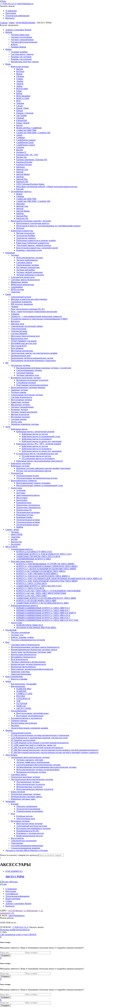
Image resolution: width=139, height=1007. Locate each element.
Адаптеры (21, 490)
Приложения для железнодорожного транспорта (33, 360)
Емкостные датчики (20, 402)
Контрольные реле (19, 338)
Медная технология (25, 233)
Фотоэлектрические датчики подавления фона (37, 769)
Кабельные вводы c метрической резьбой (35, 431)
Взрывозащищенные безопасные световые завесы (34, 649)
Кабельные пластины (21, 463)
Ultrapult (20, 118)
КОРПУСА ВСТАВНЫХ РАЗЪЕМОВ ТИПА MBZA (41, 571)
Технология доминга (26, 238)
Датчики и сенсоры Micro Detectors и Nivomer (26, 850)
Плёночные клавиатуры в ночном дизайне (36, 240)
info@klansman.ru (25, 3)
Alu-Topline (21, 115)
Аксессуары (16, 422)
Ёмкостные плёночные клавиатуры (32, 243)
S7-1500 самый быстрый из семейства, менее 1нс (33, 745)
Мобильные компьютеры (22, 284)
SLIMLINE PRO (23, 689)
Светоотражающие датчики (29, 370)
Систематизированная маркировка (27, 845)
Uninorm (20, 147)
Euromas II (21, 152)
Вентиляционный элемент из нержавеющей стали (39, 485)
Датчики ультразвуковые (22, 39)
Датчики (15, 255)
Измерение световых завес (23, 799)
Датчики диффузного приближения (32, 762)
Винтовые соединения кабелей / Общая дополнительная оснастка (46, 186)
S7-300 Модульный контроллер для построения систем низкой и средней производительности (54, 750)
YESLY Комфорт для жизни (24, 341)
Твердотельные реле (25, 818)
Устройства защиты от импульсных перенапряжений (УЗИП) (39, 319)
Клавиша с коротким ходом (29, 250)
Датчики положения (20, 632)
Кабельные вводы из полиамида (37, 439)
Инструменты (17, 838)
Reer (7, 642)
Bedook (8, 32)
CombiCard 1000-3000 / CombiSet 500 (33, 132)
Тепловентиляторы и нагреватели (26, 718)
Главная (3, 23)
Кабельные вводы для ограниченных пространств (39, 461)
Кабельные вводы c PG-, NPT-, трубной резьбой (38, 444)
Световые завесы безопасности (25, 279)
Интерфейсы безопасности (23, 657)
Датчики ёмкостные (20, 34)
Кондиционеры (18, 686)
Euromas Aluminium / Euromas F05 (31, 159)
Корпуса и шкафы (19, 679)
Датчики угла (17, 635)
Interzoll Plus (22, 179)
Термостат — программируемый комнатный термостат (36, 316)
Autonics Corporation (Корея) (18, 30)
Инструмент (22, 497)
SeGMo (14, 539)
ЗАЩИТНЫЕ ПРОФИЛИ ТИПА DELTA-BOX (38, 556)
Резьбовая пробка (24, 517)
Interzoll (19, 172)
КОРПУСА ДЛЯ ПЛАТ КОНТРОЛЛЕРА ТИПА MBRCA (43, 576)
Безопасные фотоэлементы (23, 667)
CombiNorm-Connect (25, 145)
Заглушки (20, 493)
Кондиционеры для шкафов (24, 684)
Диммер (14, 306)
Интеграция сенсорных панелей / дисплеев (31, 221)
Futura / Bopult (22, 123)
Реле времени (17, 348)
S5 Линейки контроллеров (23, 740)
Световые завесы (24, 262)
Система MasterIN (19, 333)
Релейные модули (24, 816)
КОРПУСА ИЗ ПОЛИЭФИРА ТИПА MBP (36, 600)
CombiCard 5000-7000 (26, 130)
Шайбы (19, 527)
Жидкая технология (20, 414)
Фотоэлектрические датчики (29, 257)
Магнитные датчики (20, 404)
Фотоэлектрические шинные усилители (34, 789)
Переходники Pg (24, 510)
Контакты (10, 18)
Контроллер (16, 542)
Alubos (19, 86)
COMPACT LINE (24, 693)
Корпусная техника (20, 66)
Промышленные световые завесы (26, 796)
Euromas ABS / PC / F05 (27, 155)
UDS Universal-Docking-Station (30, 184)
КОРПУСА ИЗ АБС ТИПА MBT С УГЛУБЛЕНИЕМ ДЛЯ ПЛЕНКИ (48, 591)
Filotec (19, 91)
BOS (18, 101)
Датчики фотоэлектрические (24, 42)
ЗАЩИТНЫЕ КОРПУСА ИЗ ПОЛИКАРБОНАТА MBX (42, 603)
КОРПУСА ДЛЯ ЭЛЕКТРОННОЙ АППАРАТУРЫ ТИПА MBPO (47, 581)
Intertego (20, 177)
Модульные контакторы (22, 351)
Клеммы (15, 804)
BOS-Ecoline (22, 88)
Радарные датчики (19, 409)
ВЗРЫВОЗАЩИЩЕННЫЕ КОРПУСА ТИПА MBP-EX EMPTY (46, 613)
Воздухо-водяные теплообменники (32, 713)
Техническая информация (17, 15)
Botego (19, 74)
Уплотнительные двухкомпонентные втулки (36, 478)
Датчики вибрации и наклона (30, 275)
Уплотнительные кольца (27, 524)
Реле (13, 814)
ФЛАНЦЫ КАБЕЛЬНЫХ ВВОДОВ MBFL (36, 627)
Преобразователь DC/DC (27, 831)
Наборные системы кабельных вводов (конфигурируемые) (43, 468)
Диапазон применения (26, 806)
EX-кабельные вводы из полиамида (38, 458)
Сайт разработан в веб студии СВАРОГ (18, 934)
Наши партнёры (12, 898)
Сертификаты (11, 894)
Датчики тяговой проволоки (29, 272)
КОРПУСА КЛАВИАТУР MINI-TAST (34, 551)
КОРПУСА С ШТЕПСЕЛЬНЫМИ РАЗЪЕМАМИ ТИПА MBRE (46, 569)
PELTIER (20, 696)
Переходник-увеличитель (28, 505)
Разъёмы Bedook (18, 47)
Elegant (19, 110)
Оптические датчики (20, 365)
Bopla (8, 64)
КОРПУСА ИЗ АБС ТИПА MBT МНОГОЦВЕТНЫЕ (41, 593)
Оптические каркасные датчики (26, 794)
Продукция (10, 13)
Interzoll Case (22, 169)
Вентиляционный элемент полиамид (33, 483)
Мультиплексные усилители (29, 787)
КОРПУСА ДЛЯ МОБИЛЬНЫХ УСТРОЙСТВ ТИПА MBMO (45, 564)
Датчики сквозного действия (29, 760)
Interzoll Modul (23, 174)
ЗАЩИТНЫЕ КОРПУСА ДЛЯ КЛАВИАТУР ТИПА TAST (44, 554)
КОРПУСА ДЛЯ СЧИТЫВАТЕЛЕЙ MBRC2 (37, 573)
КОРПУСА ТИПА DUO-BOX (30, 588)
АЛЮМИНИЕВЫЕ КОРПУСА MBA (33, 559)
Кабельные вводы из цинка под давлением (41, 441)
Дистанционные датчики (28, 782)
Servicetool (15, 544)
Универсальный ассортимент (29, 811)
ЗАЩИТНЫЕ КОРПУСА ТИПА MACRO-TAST (39, 586)
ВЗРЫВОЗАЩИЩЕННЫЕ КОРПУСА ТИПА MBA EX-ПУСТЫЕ (47, 620)
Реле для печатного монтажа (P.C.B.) (28, 309)
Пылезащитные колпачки (28, 512)
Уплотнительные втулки (27, 475)
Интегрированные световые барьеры (28, 387)
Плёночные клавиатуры (22, 230)
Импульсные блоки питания (29, 823)
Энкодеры (15, 292)
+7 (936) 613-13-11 (8, 3)
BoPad (19, 93)
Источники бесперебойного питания (33, 828)
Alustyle (19, 83)
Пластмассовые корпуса (22, 561)
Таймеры (15, 314)
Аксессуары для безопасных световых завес (31, 652)
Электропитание (18, 328)
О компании (11, 11)
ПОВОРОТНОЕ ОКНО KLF (29, 625)
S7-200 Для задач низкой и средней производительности (37, 747)
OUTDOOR (21, 703)
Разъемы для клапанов (21, 59)
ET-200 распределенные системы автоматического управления (40, 735)
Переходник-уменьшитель (28, 507)
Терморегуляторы (19, 720)
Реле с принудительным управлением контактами (34, 311)
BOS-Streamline (23, 96)
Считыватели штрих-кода (23, 277)
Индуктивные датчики (21, 399)
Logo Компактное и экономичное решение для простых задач (39, 738)
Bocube (19, 150)
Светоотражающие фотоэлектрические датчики (38, 765)
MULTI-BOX (11, 546)
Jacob (7, 426)
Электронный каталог (21, 297)
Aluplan (19, 81)
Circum (19, 106)
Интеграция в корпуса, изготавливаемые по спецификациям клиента (48, 226)
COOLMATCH (23, 698)
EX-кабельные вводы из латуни (36, 456)
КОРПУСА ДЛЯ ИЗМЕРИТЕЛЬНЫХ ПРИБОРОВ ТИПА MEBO (47, 566)
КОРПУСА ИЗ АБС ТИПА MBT (31, 595)
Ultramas (20, 76)
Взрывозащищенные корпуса (24, 605)
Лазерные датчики (19, 390)
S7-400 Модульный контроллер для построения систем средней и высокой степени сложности (54, 752)
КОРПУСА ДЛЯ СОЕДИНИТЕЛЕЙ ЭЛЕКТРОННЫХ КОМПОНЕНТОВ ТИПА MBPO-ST (59, 578)
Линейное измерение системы (25, 424)
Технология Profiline (25, 235)
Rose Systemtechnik (14, 676)
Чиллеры (15, 725)
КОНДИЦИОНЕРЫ (25, 23)
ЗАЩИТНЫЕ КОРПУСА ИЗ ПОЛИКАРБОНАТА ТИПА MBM (46, 598)
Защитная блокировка (21, 674)
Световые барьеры (25, 373)
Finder (8, 294)
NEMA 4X (21, 706)
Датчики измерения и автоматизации (28, 662)
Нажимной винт (23, 502)
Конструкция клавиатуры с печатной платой (37, 248)
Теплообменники (19, 711)
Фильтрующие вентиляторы (24, 723)
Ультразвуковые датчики (27, 265)
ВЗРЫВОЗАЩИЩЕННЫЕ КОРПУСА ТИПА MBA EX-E (43, 615)
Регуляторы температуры (28, 267)
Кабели (14, 44)
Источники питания (20, 417)
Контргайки (21, 500)
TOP (18, 701)
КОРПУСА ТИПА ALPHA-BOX (31, 583)
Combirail (20, 137)
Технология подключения (28, 809)
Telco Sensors (11, 755)
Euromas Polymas (24, 164)
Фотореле (15, 321)
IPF (7, 363)
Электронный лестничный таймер (27, 326)
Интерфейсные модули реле (24, 343)
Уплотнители (17, 473)
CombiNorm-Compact (26, 140)
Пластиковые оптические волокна (32, 385)
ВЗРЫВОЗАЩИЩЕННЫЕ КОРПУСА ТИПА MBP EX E (43, 608)
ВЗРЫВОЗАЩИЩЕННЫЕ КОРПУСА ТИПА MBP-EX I (43, 610)
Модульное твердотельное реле (25, 336)
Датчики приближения (27, 260)
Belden (8, 49)
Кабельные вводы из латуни (35, 434)
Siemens (9, 730)
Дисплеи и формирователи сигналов (28, 640)
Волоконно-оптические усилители (32, 380)
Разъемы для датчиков (21, 57)
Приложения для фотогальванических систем (32, 358)
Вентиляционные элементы (24, 480)
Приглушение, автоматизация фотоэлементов (32, 669)
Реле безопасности (19, 659)
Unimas (19, 79)
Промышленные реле (21, 355)
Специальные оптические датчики (27, 395)
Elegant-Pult (21, 120)
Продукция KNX (19, 346)
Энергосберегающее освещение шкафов (29, 728)
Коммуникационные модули (29, 836)
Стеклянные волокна (26, 382)
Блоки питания (18, 791)
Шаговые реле (17, 324)
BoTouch (20, 71)
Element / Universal (24, 113)
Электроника (17, 843)
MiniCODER (17, 534)
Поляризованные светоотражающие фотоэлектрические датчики (46, 767)
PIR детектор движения (22, 304)
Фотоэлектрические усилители (30, 784)
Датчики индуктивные (21, 37)
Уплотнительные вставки (28, 520)
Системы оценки (19, 419)
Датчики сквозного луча (27, 375)
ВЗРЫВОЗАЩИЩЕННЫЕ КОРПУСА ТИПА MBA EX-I (43, 618)
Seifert (12, 23)
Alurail (19, 135)
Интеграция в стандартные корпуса (32, 223)
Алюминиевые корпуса (22, 549)
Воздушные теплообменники (29, 716)
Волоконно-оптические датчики (26, 377)
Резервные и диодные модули (30, 833)
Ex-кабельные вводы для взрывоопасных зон (37, 453)
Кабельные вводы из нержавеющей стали (41, 436)
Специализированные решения (25, 848)
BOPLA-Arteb (22, 98)
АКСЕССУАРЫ (23, 708)
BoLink (19, 69)
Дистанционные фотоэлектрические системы (32, 779)
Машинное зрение (19, 282)
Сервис (8, 901)
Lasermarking (17, 287)
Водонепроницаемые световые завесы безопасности (35, 647)
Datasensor (10, 253)
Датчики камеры (18, 392)
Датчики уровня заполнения (24, 412)
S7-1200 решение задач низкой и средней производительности (40, 742)
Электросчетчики (19, 331)
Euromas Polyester (24, 162)
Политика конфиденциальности (15, 929)
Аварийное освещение (21, 302)
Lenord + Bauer (12, 529)
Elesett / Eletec (22, 108)
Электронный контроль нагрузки (31, 826)
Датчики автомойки (25, 270)
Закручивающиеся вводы (28, 495)
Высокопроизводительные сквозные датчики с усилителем (43, 368)
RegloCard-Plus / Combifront (29, 128)
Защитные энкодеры (20, 671)
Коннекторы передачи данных (25, 61)
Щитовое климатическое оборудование (29, 299)
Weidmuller (10, 801)
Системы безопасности (21, 397)
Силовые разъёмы (19, 52)
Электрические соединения (23, 840)
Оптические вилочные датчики (25, 777)
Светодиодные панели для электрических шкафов (34, 353)
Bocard (19, 125)
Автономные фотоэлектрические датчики (30, 757)
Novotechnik (11, 630)
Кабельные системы (20, 466)
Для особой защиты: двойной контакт (33, 245)
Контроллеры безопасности (23, 654)
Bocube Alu (21, 157)
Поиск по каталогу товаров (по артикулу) (19, 855)
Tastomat (20, 103)
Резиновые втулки (24, 515)
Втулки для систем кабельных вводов (33, 471)
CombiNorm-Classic (25, 142)
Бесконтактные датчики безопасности (28, 664)
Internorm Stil (22, 181)
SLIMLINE (21, 691)
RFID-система (17, 289)
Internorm (20, 167)
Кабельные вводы (19, 429)
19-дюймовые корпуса (21, 191)
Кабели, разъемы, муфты (22, 637)
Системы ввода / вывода (22, 54)
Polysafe (20, 189)
